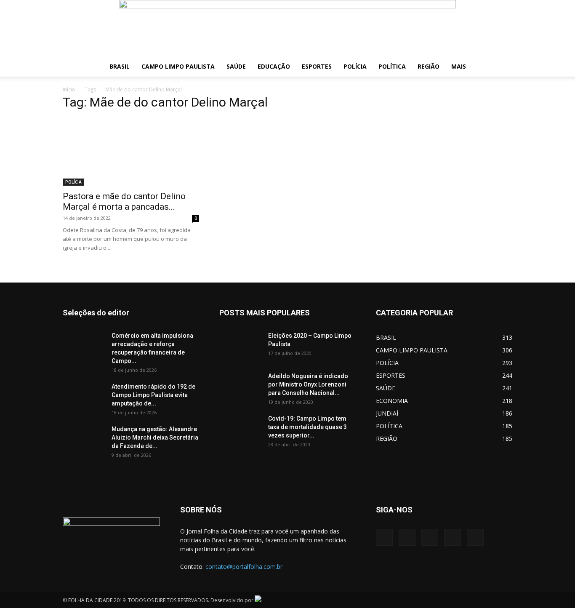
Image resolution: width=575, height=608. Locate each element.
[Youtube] (475, 537)
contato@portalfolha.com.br (243, 567)
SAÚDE (236, 66)
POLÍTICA (392, 66)
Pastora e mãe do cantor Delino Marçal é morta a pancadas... (124, 201)
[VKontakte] (452, 537)
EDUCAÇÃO (274, 66)
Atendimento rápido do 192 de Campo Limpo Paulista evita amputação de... (153, 395)
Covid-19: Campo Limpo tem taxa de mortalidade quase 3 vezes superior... (307, 427)
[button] (502, 67)
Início (69, 89)
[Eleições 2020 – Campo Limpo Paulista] (240, 346)
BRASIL (119, 66)
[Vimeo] (429, 537)
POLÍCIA (355, 66)
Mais (458, 66)
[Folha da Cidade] (287, 28)
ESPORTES (317, 66)
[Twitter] (407, 537)
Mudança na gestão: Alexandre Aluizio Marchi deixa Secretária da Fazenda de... (155, 437)
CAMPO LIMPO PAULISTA (178, 66)
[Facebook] (384, 537)
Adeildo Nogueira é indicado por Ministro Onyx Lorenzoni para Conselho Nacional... (308, 384)
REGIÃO (428, 66)
